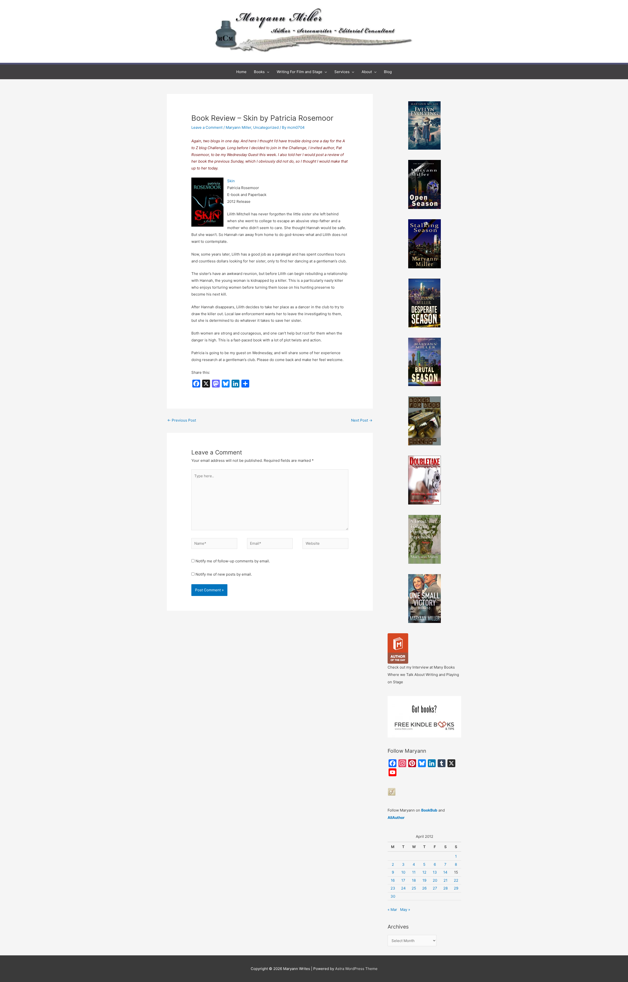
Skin (231, 181)
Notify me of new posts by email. (224, 574)
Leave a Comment (206, 127)
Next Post (361, 420)
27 (435, 888)
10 (403, 872)
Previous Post (181, 420)
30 (393, 896)
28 (445, 888)
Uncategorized (266, 127)
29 (456, 888)
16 (393, 880)
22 (456, 880)
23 (393, 888)
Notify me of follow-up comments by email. (233, 561)
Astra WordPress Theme (356, 968)
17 (403, 880)
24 (403, 888)
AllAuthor (396, 817)
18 (414, 880)
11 (414, 872)
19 (424, 880)
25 (414, 888)
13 (435, 872)
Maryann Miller (238, 127)
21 (445, 880)
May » (405, 909)
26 (424, 888)
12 (424, 872)
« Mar (392, 909)
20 (435, 880)
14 (445, 872)
